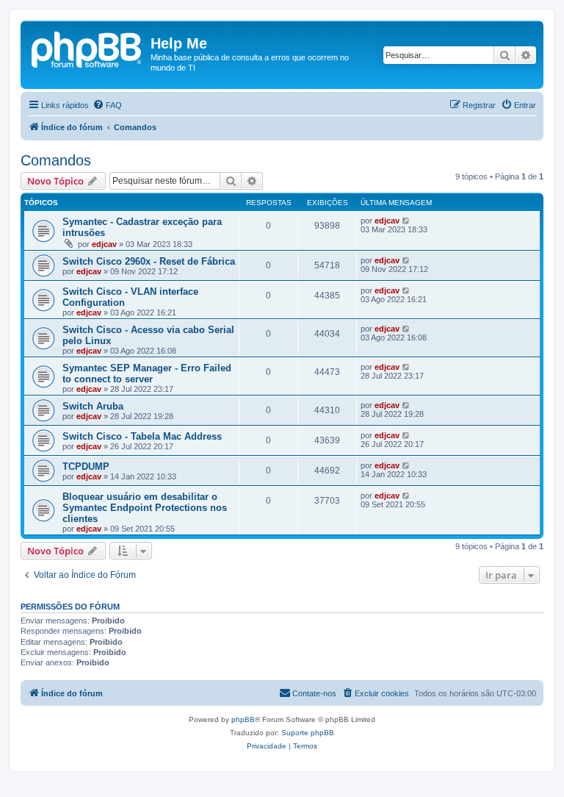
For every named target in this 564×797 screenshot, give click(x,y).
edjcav (104, 244)
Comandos (56, 160)
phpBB (243, 719)
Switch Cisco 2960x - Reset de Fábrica (148, 261)
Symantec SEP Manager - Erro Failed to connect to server (146, 373)
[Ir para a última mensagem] (406, 220)
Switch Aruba (92, 406)
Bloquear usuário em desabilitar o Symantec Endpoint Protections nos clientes (144, 507)
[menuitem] (107, 105)
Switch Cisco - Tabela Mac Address (142, 436)
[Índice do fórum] (87, 47)
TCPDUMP (85, 466)
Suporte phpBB (307, 733)
